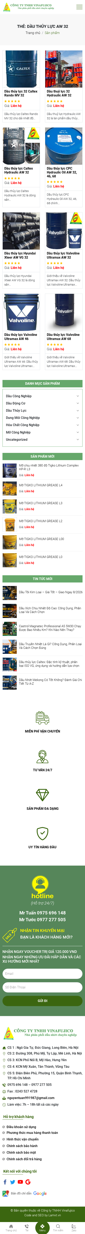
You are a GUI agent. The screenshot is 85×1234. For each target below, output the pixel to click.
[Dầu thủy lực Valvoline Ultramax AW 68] (63, 312)
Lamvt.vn (54, 1215)
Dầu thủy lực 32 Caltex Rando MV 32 (20, 93)
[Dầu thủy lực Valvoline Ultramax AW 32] (63, 231)
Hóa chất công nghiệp (22, 425)
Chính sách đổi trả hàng (24, 1159)
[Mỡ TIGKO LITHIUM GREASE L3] (10, 506)
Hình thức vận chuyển (23, 1139)
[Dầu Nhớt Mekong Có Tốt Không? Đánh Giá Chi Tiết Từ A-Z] (10, 682)
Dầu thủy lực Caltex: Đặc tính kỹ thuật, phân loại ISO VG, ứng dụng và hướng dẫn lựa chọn (49, 664)
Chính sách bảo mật (21, 1152)
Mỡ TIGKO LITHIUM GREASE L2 (40, 521)
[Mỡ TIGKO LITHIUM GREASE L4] (10, 488)
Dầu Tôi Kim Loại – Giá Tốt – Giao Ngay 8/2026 (51, 592)
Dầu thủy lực (16, 411)
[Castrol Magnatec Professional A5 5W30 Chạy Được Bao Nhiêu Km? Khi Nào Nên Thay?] (10, 629)
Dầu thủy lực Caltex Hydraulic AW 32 (18, 170)
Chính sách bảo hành (22, 1146)
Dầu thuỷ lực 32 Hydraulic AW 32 (59, 93)
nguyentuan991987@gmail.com (30, 1098)
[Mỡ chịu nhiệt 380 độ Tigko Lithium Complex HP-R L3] (10, 470)
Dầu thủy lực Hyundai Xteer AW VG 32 (20, 255)
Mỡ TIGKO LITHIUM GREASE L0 (40, 557)
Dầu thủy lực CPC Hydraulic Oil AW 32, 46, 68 (62, 172)
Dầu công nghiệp (19, 396)
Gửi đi (42, 1001)
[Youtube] (20, 1182)
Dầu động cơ (15, 403)
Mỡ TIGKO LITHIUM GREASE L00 (41, 539)
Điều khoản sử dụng (21, 1127)
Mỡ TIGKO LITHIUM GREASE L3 (40, 503)
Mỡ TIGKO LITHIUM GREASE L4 (40, 485)
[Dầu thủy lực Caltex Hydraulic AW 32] (21, 146)
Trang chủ (33, 33)
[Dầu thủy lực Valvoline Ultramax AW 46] (21, 312)
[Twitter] (12, 1182)
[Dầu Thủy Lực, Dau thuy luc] (28, 7)
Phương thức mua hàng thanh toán (32, 1133)
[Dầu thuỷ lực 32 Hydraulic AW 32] (63, 69)
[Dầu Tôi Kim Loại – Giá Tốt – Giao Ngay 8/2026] (10, 593)
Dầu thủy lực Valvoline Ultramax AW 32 (63, 255)
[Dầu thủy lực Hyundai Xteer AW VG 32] (21, 231)
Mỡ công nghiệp (18, 432)
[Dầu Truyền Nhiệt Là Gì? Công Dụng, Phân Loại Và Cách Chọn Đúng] (10, 647)
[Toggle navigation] (79, 7)
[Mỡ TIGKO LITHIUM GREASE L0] (10, 560)
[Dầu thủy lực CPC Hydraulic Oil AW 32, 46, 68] (63, 146)
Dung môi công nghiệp (23, 418)
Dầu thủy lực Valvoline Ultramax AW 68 (63, 337)
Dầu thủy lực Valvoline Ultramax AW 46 (20, 337)
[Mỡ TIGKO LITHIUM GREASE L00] (10, 542)
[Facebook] (5, 1182)
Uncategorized (16, 440)
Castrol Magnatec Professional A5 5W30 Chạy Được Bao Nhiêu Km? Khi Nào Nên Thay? (50, 628)
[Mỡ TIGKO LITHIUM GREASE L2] (10, 524)
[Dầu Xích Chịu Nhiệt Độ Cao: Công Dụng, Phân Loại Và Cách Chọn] (10, 611)
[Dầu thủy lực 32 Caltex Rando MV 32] (21, 69)
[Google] (28, 1182)
